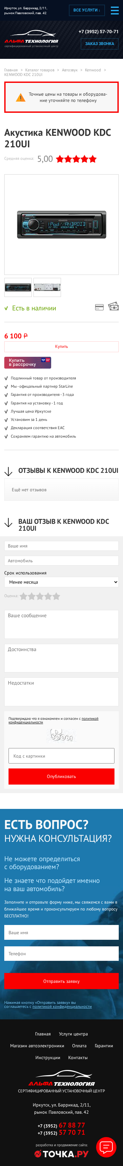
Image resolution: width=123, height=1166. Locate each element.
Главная (11, 70)
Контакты (78, 1057)
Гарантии (104, 1046)
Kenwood (93, 70)
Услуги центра (73, 1034)
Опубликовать (61, 776)
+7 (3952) (61, 1126)
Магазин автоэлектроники (37, 1046)
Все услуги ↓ (86, 10)
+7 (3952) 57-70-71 (99, 32)
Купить (61, 346)
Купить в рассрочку (27, 363)
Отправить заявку (61, 981)
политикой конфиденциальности (62, 1006)
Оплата (79, 1046)
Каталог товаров (39, 70)
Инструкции (47, 1057)
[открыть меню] (115, 10)
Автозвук (70, 70)
